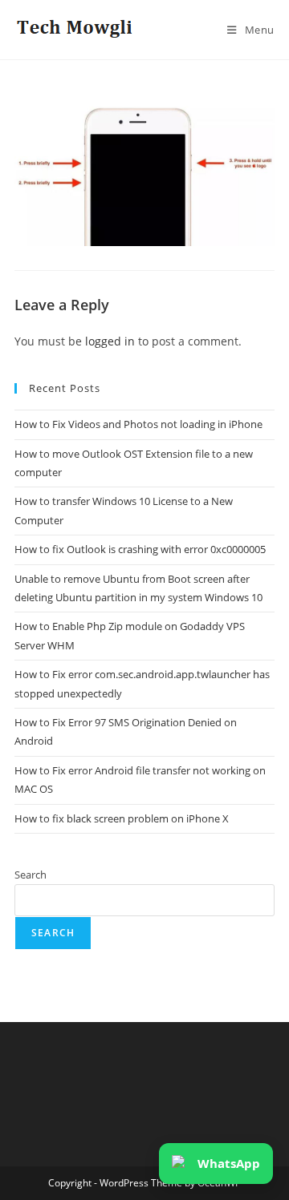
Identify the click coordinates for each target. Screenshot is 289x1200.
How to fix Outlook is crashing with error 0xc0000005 (140, 549)
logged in (110, 341)
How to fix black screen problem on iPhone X (121, 818)
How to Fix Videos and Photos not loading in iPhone (138, 424)
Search (30, 874)
